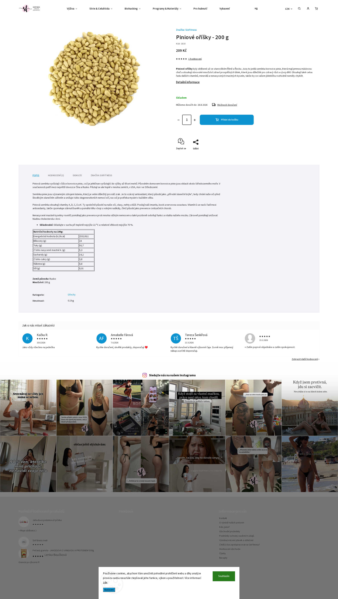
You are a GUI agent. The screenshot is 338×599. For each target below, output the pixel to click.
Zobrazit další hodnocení (305, 359)
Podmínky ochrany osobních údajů (236, 536)
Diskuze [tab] (77, 175)
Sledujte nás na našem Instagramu (172, 375)
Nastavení (109, 589)
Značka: (186, 30)
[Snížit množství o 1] (178, 120)
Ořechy (72, 295)
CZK (287, 9)
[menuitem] (75, 9)
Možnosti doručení (227, 105)
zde (105, 582)
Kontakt (223, 518)
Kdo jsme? (224, 527)
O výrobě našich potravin (231, 522)
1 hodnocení (195, 59)
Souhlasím (223, 576)
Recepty (223, 558)
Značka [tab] (101, 175)
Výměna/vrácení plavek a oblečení (236, 540)
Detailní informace (188, 82)
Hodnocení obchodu (229, 549)
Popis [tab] (36, 175)
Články (222, 553)
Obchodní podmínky (229, 531)
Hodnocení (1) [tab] (56, 175)
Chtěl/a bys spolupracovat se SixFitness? (239, 544)
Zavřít (303, 154)
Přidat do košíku (229, 120)
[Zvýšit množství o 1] (194, 120)
